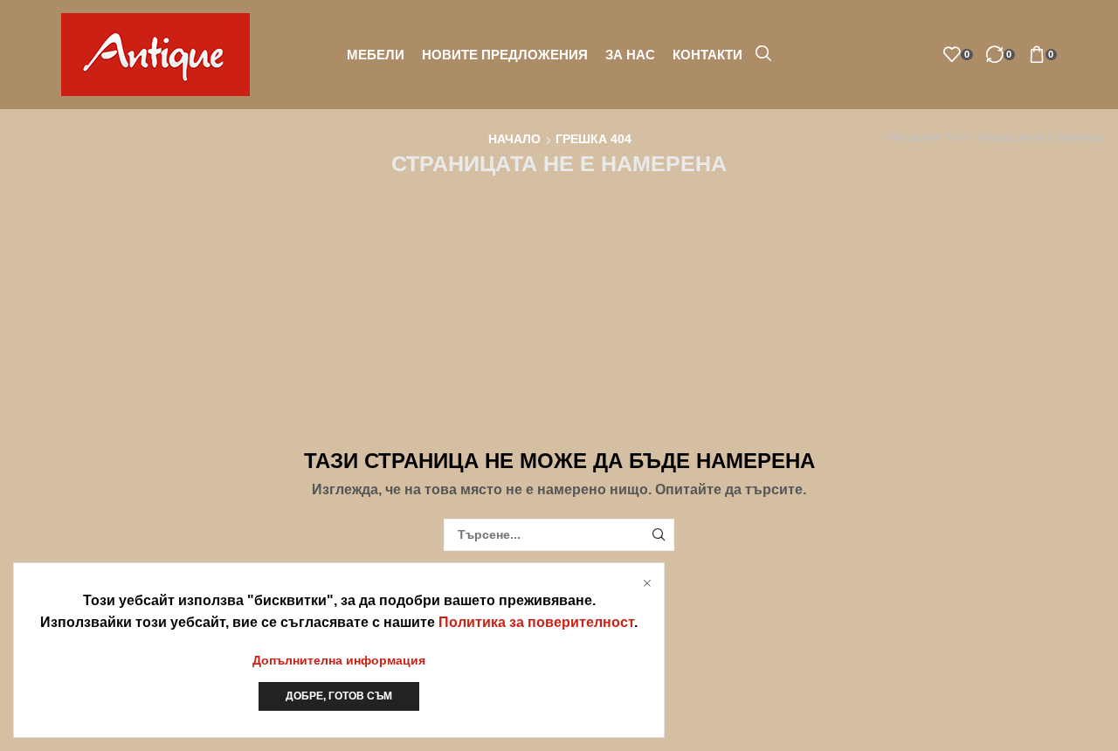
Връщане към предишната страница (996, 136)
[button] (763, 54)
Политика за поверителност (536, 622)
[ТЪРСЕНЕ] (658, 535)
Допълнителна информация (338, 660)
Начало (514, 139)
